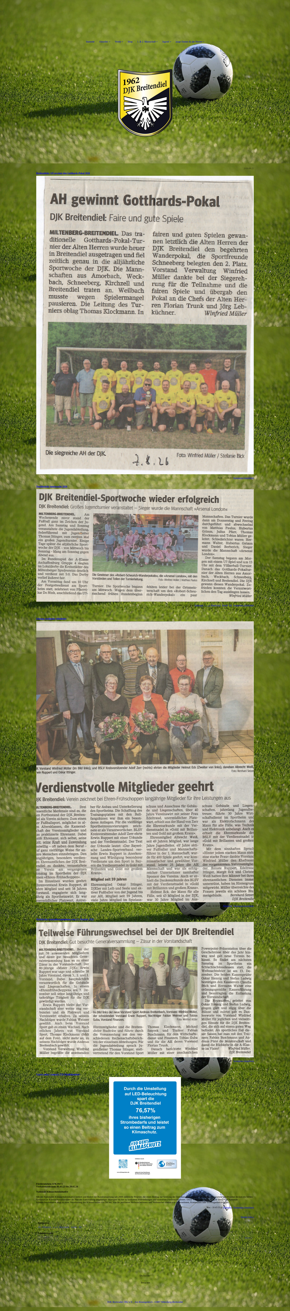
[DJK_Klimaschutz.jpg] (145, 1128)
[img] (145, 102)
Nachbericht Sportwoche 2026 (51, 486)
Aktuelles (103, 41)
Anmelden (45, 1237)
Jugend (165, 41)
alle (39, 1227)
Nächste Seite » (247, 1217)
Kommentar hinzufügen (244, 478)
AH (230, 605)
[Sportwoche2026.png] (145, 545)
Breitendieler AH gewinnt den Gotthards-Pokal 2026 (63, 173)
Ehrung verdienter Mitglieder (51, 618)
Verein (118, 41)
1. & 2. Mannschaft (146, 41)
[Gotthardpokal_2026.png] (145, 325)
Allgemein (198, 605)
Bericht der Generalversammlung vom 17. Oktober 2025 (65, 919)
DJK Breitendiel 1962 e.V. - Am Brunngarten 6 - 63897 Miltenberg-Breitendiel (145, 1302)
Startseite (90, 41)
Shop (130, 41)
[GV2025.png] (145, 989)
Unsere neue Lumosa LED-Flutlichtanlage (58, 1074)
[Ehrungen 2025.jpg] (145, 761)
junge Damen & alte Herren (189, 41)
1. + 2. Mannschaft (213, 605)
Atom (247, 1237)
